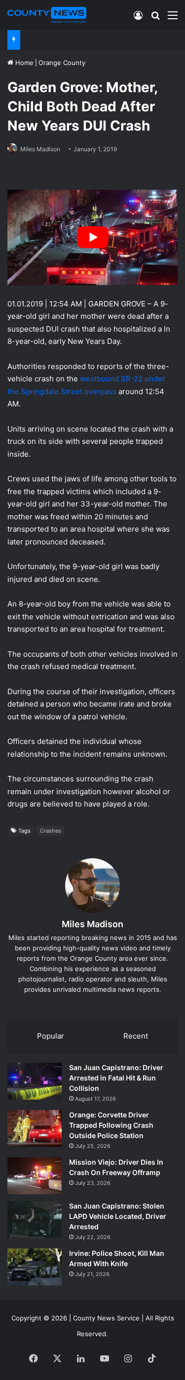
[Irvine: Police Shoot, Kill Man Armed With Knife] (34, 1266)
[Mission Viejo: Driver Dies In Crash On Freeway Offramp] (34, 1175)
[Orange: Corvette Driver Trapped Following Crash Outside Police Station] (34, 1128)
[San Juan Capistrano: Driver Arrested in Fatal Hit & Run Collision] (34, 1081)
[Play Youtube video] (92, 237)
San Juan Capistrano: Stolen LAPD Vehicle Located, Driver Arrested (117, 1216)
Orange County (61, 63)
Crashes (50, 830)
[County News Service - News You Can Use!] (46, 15)
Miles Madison (40, 149)
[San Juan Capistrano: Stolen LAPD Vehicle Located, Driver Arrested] (34, 1219)
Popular (50, 1036)
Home (23, 63)
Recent (135, 1036)
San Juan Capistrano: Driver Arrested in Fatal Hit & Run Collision (116, 1077)
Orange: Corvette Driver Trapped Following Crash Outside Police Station (111, 1125)
